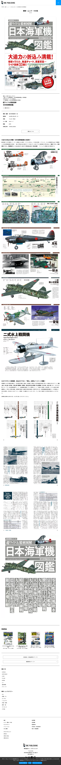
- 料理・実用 (4, 702)
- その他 (3, 709)
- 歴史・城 (3, 705)
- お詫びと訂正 (6, 735)
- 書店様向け (33, 724)
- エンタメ (3, 698)
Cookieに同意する (23, 762)
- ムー (2, 682)
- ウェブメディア (6, 724)
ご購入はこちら (30, 131)
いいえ (29, 762)
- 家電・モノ (4, 696)
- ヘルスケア (4, 700)
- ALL (2, 694)
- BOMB (3, 680)
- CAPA (2, 676)
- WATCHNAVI (4, 674)
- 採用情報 (33, 722)
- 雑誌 (4, 720)
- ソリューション (6, 726)
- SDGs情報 (5, 728)
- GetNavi (3, 672)
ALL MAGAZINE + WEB (48, 1)
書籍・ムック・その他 (9, 6)
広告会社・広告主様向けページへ (30, 657)
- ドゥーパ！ (4, 686)
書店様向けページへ (30, 661)
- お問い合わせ (6, 738)
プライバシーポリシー (37, 762)
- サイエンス (4, 707)
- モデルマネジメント (7, 731)
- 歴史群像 (3, 684)
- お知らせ (5, 733)
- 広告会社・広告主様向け (36, 726)
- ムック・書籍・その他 (7, 722)
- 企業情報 (33, 720)
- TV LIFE (3, 678)
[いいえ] (59, 761)
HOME (2, 6)
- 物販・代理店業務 (34, 728)
